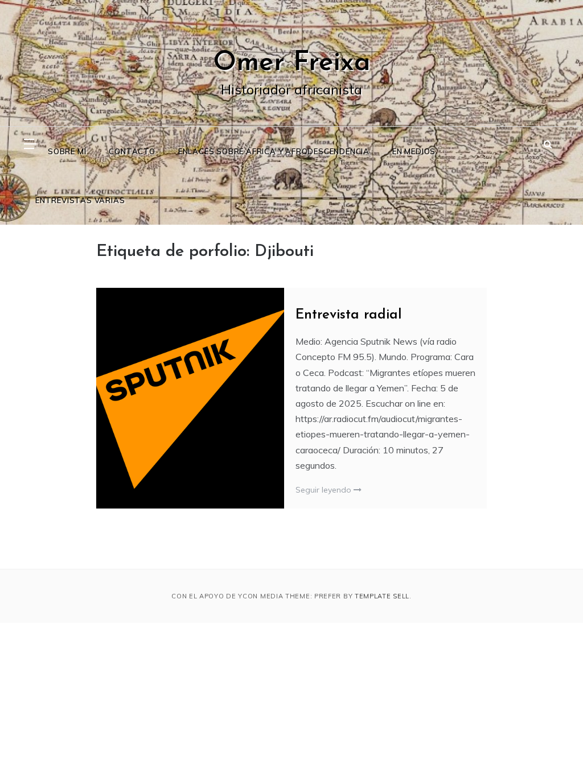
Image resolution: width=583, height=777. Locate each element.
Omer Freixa (292, 63)
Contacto (132, 151)
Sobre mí (67, 151)
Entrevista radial (348, 315)
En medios (414, 151)
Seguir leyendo (324, 490)
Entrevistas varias (80, 200)
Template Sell (382, 596)
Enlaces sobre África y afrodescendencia (273, 151)
